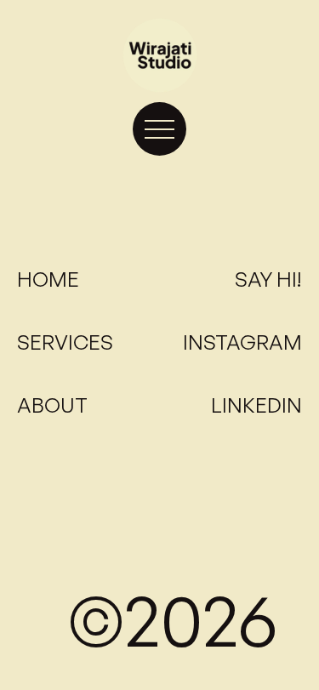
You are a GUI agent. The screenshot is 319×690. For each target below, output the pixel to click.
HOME (48, 279)
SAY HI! (268, 279)
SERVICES (65, 342)
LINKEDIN (256, 405)
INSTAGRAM (242, 342)
